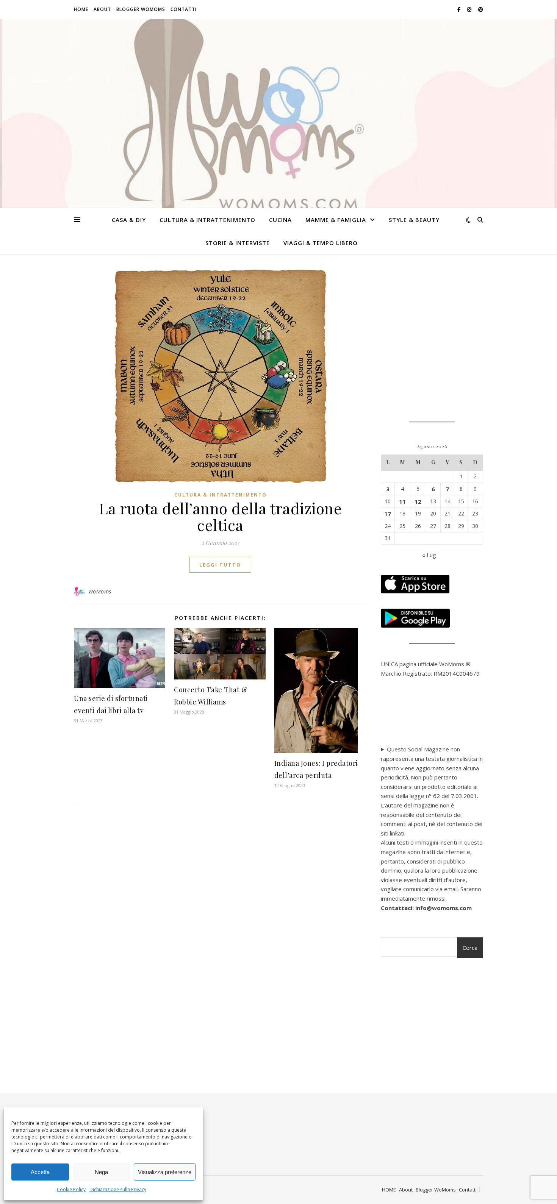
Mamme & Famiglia (335, 219)
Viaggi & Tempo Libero (320, 243)
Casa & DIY (129, 219)
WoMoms (99, 591)
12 (418, 501)
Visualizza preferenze (164, 1172)
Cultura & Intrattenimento (207, 219)
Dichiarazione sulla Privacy (117, 1189)
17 (387, 513)
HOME (81, 9)
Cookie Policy (71, 1189)
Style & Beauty (414, 219)
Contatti (184, 9)
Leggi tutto (220, 564)
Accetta (40, 1172)
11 (402, 501)
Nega (101, 1172)
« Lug (429, 555)
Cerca (470, 947)
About (102, 9)
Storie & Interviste (237, 243)
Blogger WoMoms (140, 9)
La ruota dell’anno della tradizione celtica (220, 516)
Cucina (280, 219)
